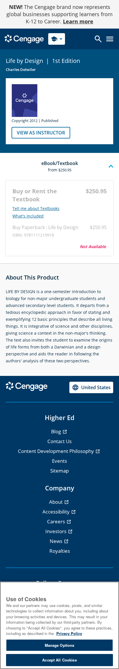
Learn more (78, 21)
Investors (56, 531)
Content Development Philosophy (56, 451)
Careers (56, 521)
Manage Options (60, 645)
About (56, 502)
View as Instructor (41, 133)
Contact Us (59, 441)
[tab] (59, 166)
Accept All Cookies (59, 660)
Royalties (59, 551)
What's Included (28, 216)
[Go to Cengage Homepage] (24, 38)
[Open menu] (109, 39)
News (57, 541)
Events (59, 461)
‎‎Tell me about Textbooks (36, 208)
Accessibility (56, 511)
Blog (56, 431)
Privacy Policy (69, 633)
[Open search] (98, 39)
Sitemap (59, 470)
